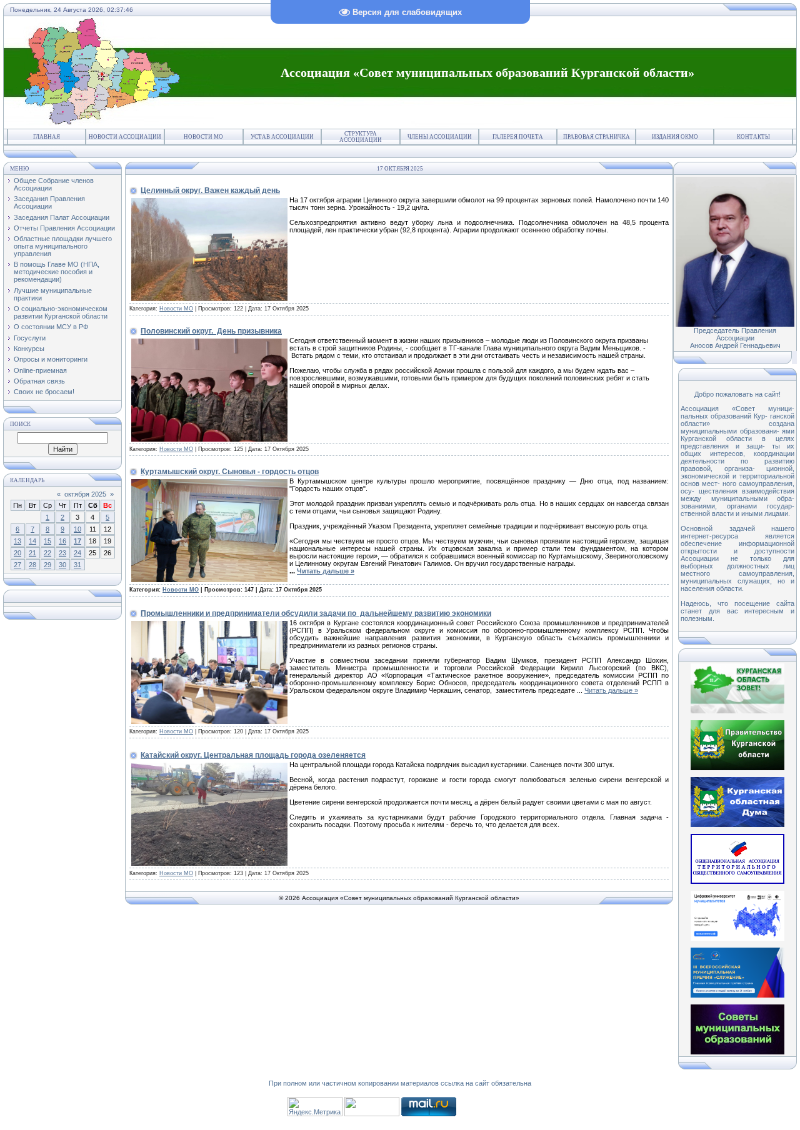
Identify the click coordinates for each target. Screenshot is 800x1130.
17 (77, 541)
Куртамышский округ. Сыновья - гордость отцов (230, 471)
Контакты (753, 137)
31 (77, 564)
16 (62, 541)
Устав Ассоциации (282, 137)
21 (32, 553)
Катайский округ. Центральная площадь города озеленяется (253, 755)
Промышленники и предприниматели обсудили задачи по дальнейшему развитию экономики (316, 613)
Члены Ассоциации (440, 137)
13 (17, 541)
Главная (46, 137)
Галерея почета (517, 137)
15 (47, 541)
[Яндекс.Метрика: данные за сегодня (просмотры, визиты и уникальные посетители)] (315, 1106)
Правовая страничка (596, 137)
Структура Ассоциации (360, 137)
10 (77, 529)
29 (47, 564)
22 (47, 553)
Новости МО (203, 137)
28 (32, 564)
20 (17, 553)
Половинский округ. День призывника (211, 331)
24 (77, 553)
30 (62, 564)
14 (32, 541)
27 (17, 564)
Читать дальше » (325, 571)
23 (62, 553)
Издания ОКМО (675, 137)
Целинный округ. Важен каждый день (210, 190)
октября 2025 (85, 494)
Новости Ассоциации (125, 137)
